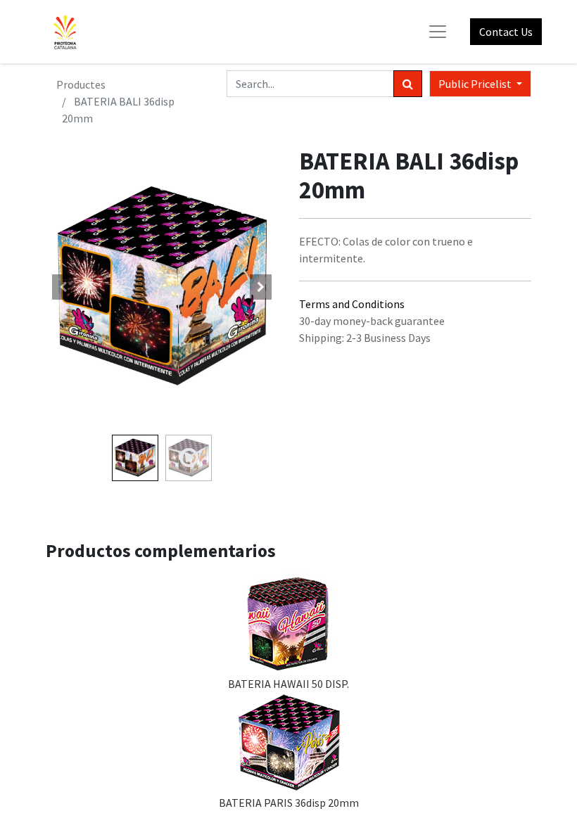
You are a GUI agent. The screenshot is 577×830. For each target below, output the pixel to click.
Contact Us (506, 32)
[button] (63, 287)
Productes (81, 84)
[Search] (407, 83)
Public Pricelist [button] (476, 84)
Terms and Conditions (352, 304)
